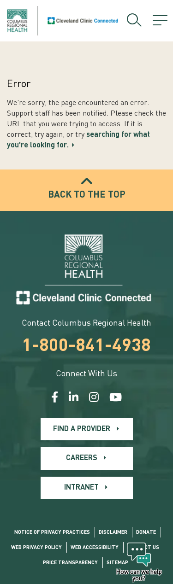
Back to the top (86, 195)
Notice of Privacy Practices (52, 532)
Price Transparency (70, 563)
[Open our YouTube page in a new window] (115, 398)
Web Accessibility (95, 547)
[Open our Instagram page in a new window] (94, 398)
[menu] (160, 20)
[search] (134, 20)
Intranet (81, 487)
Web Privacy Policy (36, 547)
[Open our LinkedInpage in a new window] (73, 398)
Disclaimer (113, 532)
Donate (146, 532)
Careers (81, 458)
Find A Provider (81, 429)
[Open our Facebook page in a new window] (54, 398)
